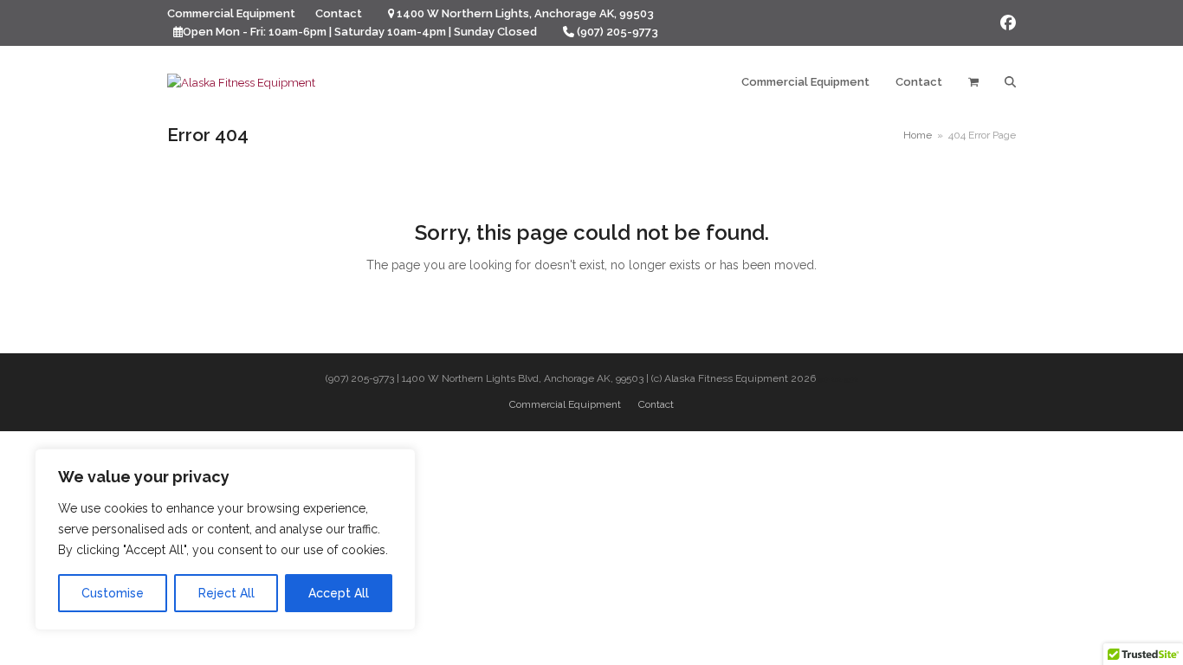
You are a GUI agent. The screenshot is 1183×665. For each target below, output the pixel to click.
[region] (225, 539)
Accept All (338, 593)
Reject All (226, 593)
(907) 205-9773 (617, 31)
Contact (656, 404)
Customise (112, 593)
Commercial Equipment (565, 404)
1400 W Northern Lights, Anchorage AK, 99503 (525, 13)
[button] (973, 82)
